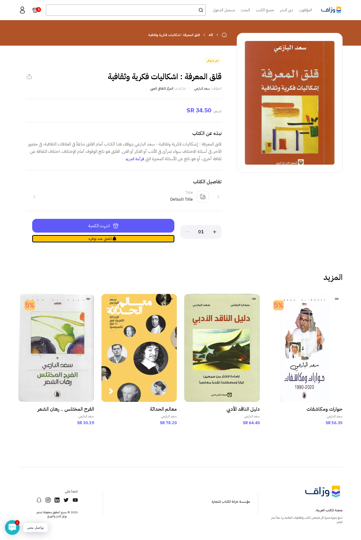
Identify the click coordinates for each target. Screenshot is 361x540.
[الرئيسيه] (224, 34)
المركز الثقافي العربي (161, 88)
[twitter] (66, 500)
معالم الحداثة (163, 409)
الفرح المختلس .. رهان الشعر (66, 409)
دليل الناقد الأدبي (243, 409)
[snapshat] (39, 500)
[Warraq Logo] (331, 10)
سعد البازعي (202, 88)
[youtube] (75, 500)
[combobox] (126, 10)
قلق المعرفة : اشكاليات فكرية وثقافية (174, 35)
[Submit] (199, 10)
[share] (29, 76)
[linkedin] (57, 500)
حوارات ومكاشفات (324, 409)
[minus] (187, 232)
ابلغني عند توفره (100, 239)
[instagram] (48, 500)
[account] (22, 10)
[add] (215, 232)
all (211, 35)
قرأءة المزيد (134, 159)
